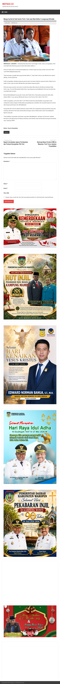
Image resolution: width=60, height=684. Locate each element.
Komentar (7, 161)
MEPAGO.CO (8, 4)
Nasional (6, 132)
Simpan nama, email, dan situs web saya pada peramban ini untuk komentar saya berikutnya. (29, 197)
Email (6, 188)
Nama (6, 183)
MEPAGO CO (14, 22)
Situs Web (6, 193)
